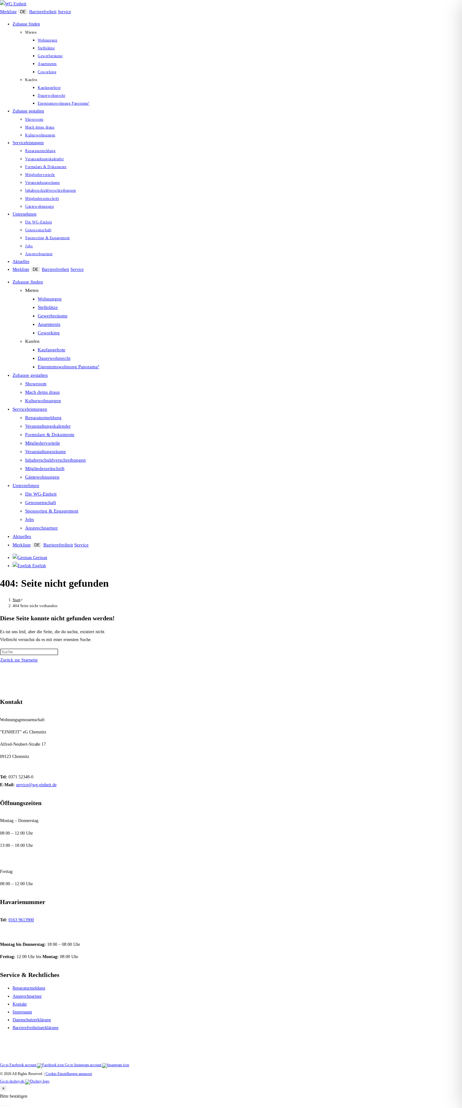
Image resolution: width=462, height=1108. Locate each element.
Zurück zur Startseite (19, 660)
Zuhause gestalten (30, 375)
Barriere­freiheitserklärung (35, 1027)
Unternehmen (26, 485)
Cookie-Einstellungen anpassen (69, 1074)
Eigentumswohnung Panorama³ (68, 366)
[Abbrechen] (2, 1105)
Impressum (22, 1012)
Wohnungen (50, 298)
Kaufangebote (51, 349)
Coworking (49, 332)
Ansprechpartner (41, 527)
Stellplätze (48, 307)
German (39, 557)
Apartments (49, 324)
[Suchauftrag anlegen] (8, 1105)
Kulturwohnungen (43, 400)
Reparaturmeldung (43, 417)
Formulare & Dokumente (49, 434)
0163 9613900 (21, 920)
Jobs (29, 519)
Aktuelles (22, 536)
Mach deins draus (42, 392)
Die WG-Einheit (41, 493)
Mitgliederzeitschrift (44, 468)
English (38, 565)
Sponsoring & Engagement (51, 510)
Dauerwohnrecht (54, 358)
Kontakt (20, 1004)
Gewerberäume (53, 315)
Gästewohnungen (42, 477)
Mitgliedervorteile (42, 443)
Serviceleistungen (30, 409)
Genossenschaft (40, 502)
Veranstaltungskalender (48, 426)
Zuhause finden (28, 281)
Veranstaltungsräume (45, 451)
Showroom (36, 383)
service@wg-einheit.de (36, 784)
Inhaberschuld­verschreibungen (55, 460)
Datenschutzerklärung (32, 1019)
